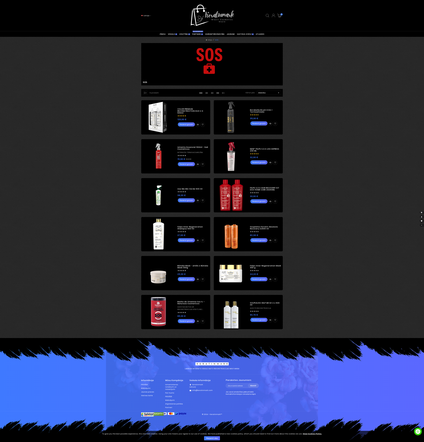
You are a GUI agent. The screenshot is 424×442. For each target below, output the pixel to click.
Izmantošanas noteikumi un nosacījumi (171, 386)
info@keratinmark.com (202, 390)
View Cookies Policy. (312, 434)
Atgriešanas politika (174, 404)
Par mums (169, 393)
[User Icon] (273, 15)
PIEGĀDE (144, 384)
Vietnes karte (147, 395)
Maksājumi (145, 388)
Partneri (168, 407)
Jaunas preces (147, 392)
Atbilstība (269, 92)
